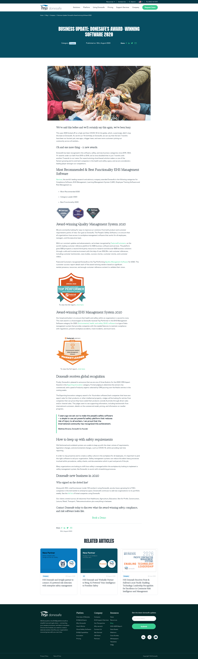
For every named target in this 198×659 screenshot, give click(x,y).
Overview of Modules (83, 617)
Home (41, 15)
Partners (97, 639)
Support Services (122, 7)
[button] (140, 2)
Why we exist (98, 626)
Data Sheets (114, 629)
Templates (113, 642)
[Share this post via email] (135, 43)
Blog (46, 15)
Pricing (110, 7)
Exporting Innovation (75, 385)
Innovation (79, 635)
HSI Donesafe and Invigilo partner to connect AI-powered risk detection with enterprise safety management (57, 582)
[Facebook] (149, 637)
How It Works (80, 626)
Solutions (76, 7)
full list (70, 493)
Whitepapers (114, 639)
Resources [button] (109, 2)
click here (80, 305)
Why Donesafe (81, 623)
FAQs (112, 645)
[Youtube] (156, 637)
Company (135, 7)
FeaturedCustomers (118, 243)
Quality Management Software (116, 262)
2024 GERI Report (116, 626)
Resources (113, 620)
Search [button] (133, 2)
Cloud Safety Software (83, 629)
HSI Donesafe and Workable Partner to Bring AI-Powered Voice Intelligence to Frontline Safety (99, 582)
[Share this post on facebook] (126, 43)
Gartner (59, 179)
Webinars (113, 632)
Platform (86, 7)
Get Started (98, 632)
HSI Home (97, 635)
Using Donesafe (99, 7)
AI (84, 576)
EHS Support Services (101, 620)
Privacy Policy (44, 656)
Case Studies (114, 635)
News (112, 617)
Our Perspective (99, 623)
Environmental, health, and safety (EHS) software (96, 323)
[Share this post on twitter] (132, 43)
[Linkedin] (143, 637)
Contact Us (122, 2)
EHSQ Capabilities (82, 632)
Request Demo (150, 7)
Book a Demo (99, 517)
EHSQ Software (81, 620)
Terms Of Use (57, 656)
